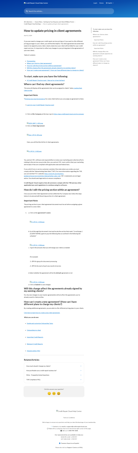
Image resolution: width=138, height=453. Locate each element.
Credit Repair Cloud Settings (32, 24)
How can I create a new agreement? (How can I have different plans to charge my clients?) (101, 62)
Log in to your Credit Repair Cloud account (40, 105)
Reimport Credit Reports (35, 344)
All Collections (28, 22)
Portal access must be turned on (35, 99)
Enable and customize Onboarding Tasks (40, 323)
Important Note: (99, 39)
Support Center (72, 447)
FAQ (81, 447)
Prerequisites (31, 61)
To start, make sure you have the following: (102, 30)
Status (101, 3)
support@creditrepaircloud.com (77, 426)
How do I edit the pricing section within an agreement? (44, 65)
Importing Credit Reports (35, 337)
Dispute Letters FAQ (33, 351)
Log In (95, 3)
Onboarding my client (34, 330)
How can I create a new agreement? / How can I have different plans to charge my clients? (55, 70)
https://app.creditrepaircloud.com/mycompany (69, 114)
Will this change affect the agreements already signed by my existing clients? (51, 68)
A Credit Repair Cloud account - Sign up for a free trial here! (46, 80)
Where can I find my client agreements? (39, 63)
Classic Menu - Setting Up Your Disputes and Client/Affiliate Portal (54, 22)
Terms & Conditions (69, 417)
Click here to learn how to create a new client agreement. (42, 313)
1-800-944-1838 (73, 430)
